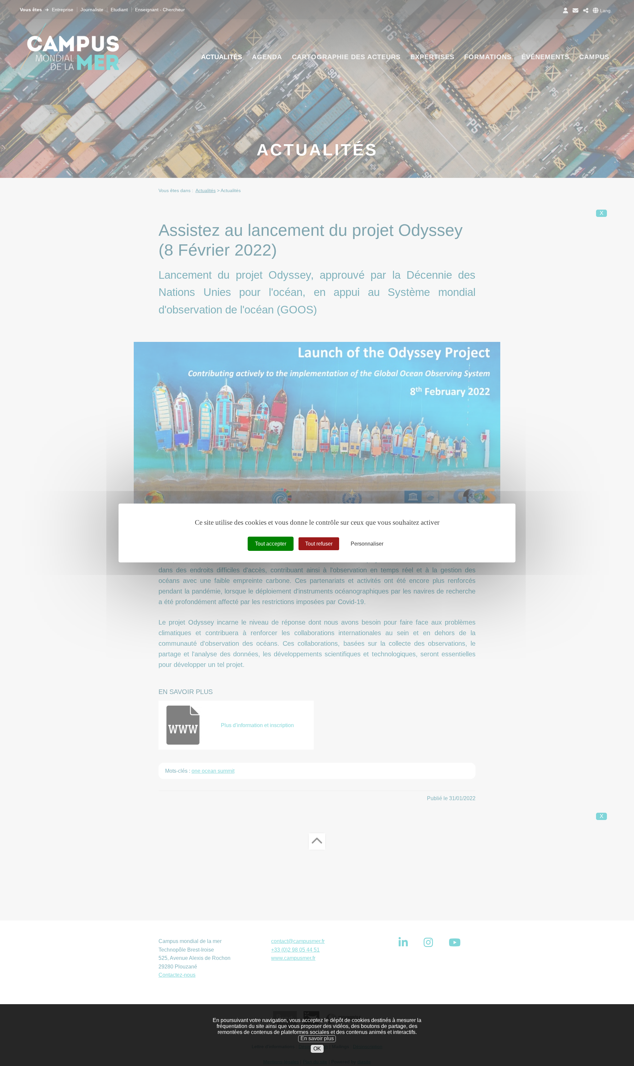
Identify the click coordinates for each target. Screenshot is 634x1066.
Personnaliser (367, 544)
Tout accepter (270, 544)
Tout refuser (319, 544)
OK (317, 1048)
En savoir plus (317, 1038)
